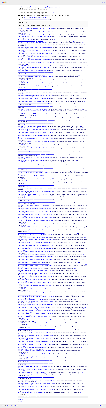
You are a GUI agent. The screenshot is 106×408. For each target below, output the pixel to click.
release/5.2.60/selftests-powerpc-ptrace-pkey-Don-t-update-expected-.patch (35, 338)
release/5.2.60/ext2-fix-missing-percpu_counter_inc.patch (31, 160)
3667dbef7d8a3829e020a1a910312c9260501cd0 (35, 19)
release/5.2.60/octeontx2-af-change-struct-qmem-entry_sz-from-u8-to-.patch (36, 288)
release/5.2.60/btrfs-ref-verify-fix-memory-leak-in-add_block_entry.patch (34, 103)
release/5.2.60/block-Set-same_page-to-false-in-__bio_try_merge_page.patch (35, 76)
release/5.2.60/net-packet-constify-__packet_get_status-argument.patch (34, 251)
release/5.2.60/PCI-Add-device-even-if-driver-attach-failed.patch (32, 42)
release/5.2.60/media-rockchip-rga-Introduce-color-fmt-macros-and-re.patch (35, 214)
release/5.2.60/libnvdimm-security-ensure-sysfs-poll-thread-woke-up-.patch (35, 205)
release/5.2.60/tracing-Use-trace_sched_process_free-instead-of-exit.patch (35, 369)
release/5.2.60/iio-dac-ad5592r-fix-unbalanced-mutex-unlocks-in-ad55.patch (35, 188)
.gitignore (21, 401)
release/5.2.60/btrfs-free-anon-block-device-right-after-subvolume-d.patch (35, 92)
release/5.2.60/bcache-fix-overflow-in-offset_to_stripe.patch (31, 75)
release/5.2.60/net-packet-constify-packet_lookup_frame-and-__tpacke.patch (35, 256)
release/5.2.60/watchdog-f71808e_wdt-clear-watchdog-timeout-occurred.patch (36, 377)
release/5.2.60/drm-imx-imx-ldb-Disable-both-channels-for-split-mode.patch (35, 148)
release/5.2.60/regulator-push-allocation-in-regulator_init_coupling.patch (34, 319)
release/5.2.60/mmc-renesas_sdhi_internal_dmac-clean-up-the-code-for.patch (36, 239)
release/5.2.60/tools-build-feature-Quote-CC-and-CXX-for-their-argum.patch (35, 363)
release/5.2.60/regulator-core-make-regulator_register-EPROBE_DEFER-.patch (36, 313)
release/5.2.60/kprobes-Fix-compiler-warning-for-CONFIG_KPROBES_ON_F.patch (36, 202)
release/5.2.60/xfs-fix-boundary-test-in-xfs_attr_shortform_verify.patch (34, 386)
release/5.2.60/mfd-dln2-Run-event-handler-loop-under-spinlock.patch (34, 226)
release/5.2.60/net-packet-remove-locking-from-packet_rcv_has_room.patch (35, 270)
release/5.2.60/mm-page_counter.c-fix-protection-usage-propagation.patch (35, 234)
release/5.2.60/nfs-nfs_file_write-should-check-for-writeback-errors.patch (34, 285)
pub (24, 7)
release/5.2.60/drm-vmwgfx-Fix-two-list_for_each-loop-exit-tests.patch (34, 151)
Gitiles (8, 405)
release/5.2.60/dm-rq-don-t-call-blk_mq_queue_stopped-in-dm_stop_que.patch (36, 132)
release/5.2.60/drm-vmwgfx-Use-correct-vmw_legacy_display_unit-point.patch (36, 154)
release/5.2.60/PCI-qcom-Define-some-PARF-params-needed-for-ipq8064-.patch (36, 53)
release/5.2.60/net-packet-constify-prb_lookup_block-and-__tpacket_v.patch (35, 259)
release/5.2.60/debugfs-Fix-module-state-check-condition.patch (32, 127)
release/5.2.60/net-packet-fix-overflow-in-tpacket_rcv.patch (31, 262)
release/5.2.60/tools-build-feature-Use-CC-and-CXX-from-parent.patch (34, 366)
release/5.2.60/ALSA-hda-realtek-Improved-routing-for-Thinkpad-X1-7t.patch (35, 31)
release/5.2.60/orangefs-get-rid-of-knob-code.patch (30, 295)
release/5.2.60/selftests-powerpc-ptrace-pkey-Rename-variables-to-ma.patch (36, 341)
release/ (21, 399)
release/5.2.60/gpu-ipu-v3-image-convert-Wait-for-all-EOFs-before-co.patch (35, 182)
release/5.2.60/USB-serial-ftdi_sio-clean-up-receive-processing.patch (33, 65)
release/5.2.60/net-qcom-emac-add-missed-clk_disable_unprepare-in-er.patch (36, 273)
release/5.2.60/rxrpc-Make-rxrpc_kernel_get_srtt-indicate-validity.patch (34, 332)
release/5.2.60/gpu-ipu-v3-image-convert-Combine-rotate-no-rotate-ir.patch (35, 178)
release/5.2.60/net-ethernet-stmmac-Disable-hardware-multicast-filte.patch (35, 248)
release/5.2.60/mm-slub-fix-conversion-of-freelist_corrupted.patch (33, 237)
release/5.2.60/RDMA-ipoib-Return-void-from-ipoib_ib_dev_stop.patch (34, 59)
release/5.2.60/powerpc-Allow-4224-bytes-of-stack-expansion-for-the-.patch (35, 304)
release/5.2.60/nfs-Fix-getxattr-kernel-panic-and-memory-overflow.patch (34, 279)
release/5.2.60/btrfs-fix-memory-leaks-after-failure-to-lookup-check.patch (35, 86)
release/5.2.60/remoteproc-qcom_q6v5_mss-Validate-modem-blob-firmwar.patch (36, 329)
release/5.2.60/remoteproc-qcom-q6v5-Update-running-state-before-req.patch (36, 322)
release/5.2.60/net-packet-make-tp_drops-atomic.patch (30, 268)
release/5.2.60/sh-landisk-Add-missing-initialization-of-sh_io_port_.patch (34, 350)
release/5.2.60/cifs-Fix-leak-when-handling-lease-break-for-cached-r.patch (35, 106)
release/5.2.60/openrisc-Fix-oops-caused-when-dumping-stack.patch (33, 292)
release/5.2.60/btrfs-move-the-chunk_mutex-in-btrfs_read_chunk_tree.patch (35, 95)
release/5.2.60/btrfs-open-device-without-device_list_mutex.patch (33, 101)
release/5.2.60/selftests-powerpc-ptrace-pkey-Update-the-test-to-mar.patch (35, 344)
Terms (16, 405)
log (53, 12)
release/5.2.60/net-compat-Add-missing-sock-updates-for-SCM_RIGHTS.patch (36, 245)
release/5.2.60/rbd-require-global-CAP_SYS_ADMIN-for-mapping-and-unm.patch (36, 310)
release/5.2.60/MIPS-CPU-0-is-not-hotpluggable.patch (30, 41)
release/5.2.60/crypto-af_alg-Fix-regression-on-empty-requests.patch (34, 117)
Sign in (103, 2)
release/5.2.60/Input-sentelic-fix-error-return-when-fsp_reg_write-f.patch (34, 36)
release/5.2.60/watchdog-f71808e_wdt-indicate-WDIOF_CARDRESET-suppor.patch (37, 380)
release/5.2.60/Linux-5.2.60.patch (25, 39)
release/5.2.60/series (22, 349)
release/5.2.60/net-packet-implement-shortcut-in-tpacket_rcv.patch (33, 264)
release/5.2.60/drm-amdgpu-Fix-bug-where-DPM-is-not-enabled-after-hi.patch (36, 141)
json (103, 405)
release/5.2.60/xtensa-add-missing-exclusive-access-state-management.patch (36, 389)
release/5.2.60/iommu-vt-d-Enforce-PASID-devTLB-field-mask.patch (33, 194)
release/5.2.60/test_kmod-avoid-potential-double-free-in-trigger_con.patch (35, 360)
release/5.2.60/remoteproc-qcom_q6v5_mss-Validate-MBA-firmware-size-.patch (36, 326)
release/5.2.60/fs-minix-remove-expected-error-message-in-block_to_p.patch (35, 168)
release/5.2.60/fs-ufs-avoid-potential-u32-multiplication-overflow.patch (34, 172)
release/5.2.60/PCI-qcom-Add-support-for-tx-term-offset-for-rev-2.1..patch (35, 50)
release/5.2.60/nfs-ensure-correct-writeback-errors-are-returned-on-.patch (35, 282)
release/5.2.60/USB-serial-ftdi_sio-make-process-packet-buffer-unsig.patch (35, 67)
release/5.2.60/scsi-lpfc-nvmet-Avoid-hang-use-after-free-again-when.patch (35, 335)
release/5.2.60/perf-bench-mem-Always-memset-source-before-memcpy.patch (36, 296)
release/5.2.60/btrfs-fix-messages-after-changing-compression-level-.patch (35, 89)
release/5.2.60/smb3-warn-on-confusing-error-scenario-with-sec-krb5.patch (35, 353)
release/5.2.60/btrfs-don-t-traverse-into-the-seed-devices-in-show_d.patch (35, 82)
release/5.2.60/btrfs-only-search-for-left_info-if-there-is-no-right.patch (34, 98)
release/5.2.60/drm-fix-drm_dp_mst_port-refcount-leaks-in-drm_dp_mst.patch (35, 144)
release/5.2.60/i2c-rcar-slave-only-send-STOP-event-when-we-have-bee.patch (36, 185)
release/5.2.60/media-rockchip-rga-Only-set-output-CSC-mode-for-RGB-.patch (36, 217)
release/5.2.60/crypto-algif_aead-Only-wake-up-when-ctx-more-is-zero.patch (35, 123)
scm (28, 7)
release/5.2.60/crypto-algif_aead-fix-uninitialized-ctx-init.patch (32, 126)
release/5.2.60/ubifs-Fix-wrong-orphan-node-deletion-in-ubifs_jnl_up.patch (35, 374)
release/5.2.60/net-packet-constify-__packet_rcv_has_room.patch (33, 254)
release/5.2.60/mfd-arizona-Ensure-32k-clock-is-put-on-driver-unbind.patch (35, 223)
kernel (20, 7)
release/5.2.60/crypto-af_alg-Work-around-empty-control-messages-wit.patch (36, 120)
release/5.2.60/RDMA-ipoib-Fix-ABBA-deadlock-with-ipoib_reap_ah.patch (34, 56)
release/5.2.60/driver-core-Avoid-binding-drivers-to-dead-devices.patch (34, 135)
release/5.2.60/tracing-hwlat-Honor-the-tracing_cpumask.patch (32, 372)
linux (31, 7)
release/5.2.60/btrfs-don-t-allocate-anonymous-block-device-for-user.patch (35, 79)
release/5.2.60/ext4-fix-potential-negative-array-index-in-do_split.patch (34, 161)
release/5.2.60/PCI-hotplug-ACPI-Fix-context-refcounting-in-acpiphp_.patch (35, 47)
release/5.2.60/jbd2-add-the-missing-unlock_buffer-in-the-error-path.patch (35, 196)
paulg (44, 7)
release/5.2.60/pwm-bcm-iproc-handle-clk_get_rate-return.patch (32, 309)
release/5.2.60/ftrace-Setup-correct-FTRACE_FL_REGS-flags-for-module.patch (36, 175)
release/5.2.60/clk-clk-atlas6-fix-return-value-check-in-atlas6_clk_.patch (34, 110)
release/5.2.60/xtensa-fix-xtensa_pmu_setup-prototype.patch (32, 392)
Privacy (12, 405)
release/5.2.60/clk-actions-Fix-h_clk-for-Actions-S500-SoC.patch (32, 109)
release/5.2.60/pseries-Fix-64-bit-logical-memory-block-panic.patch (33, 307)
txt (100, 405)
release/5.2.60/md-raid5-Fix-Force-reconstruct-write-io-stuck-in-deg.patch (35, 211)
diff (49, 19)
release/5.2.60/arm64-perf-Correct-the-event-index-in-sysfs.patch (33, 70)
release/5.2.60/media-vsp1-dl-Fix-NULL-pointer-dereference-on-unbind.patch (35, 220)
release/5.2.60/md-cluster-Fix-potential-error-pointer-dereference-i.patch (34, 208)
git (40, 7)
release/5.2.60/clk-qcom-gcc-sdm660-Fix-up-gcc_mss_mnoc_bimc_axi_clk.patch (36, 113)
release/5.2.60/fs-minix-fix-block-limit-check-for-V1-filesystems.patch (33, 165)
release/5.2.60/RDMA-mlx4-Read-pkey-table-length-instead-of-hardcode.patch (36, 62)
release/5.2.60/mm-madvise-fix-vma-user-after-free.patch (31, 233)
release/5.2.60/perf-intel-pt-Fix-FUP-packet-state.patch (30, 299)
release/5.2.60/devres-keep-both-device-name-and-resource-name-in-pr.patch (36, 129)
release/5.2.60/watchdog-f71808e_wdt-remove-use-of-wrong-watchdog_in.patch (36, 383)
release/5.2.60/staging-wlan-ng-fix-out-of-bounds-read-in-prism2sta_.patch (35, 357)
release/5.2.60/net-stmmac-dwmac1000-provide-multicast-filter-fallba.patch (35, 276)
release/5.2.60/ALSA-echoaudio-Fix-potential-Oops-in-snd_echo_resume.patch (36, 28)
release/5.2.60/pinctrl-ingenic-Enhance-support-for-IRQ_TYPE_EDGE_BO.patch (36, 301)
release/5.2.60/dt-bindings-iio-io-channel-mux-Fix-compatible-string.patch (35, 157)
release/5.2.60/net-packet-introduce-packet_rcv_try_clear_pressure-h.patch (35, 265)
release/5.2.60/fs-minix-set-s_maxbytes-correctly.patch (30, 171)
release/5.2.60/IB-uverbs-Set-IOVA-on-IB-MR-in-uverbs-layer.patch (33, 34)
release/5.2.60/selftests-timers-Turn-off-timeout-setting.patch (32, 347)
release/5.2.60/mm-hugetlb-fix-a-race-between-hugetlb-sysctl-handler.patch (35, 230)
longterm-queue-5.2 (53, 7)
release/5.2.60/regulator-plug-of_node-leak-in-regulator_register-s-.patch (34, 316)
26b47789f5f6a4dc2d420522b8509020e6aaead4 (35, 17)
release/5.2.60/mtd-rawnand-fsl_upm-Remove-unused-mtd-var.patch (34, 242)
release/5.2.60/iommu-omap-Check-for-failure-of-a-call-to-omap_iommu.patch (36, 191)
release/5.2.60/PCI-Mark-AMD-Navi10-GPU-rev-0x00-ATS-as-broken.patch (35, 44)
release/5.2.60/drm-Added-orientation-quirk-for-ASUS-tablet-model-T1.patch (35, 138)
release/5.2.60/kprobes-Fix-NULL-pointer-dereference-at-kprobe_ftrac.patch (35, 199)
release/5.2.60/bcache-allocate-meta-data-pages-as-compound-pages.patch (35, 72)
